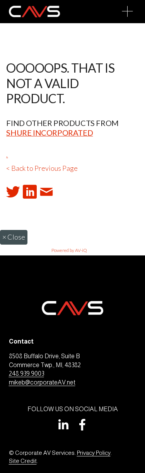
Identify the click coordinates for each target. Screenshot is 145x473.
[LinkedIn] (63, 425)
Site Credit (23, 461)
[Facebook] (82, 425)
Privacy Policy (94, 452)
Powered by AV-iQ (69, 250)
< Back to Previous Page (42, 168)
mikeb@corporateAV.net (42, 382)
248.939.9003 (26, 373)
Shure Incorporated (49, 132)
